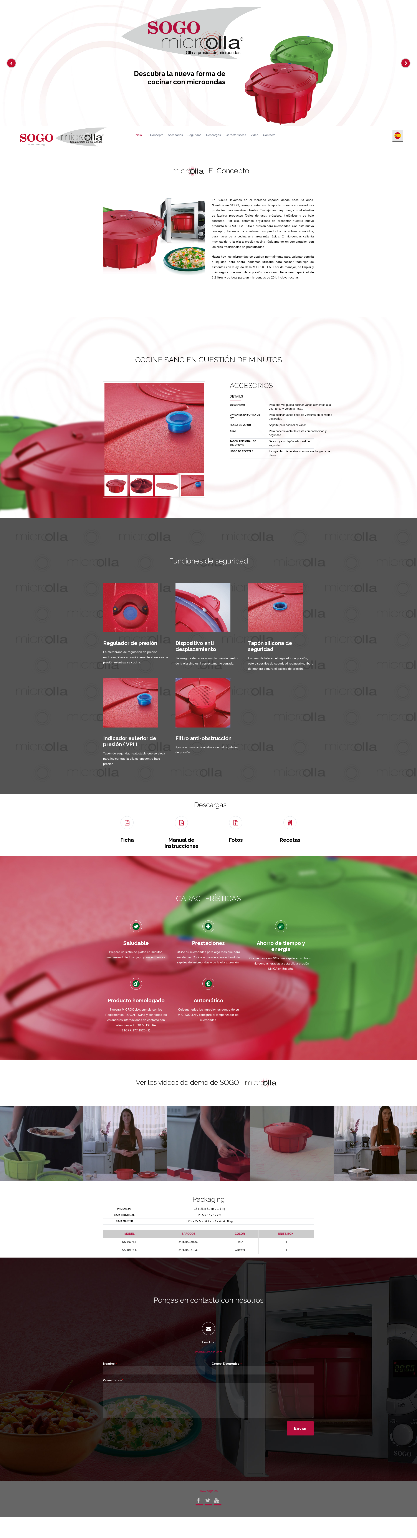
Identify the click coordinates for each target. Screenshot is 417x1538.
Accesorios (175, 135)
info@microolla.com (208, 1352)
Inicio (138, 135)
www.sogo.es (209, 1491)
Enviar (300, 1428)
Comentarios (113, 1380)
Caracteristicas (236, 135)
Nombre (110, 1363)
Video (254, 135)
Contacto (269, 135)
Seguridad (194, 135)
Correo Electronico (227, 1363)
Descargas (213, 135)
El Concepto (155, 135)
